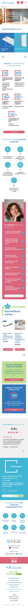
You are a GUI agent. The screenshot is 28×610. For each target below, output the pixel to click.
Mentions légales (6, 604)
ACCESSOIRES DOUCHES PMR (14, 589)
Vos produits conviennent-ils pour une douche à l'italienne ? (12, 288)
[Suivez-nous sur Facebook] (12, 561)
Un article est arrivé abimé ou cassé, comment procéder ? (13, 280)
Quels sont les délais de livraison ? (12, 267)
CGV (24, 604)
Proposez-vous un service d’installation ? (12, 256)
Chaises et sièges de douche (14, 582)
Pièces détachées (14, 591)
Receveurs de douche (14, 578)
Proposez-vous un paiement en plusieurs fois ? (13, 249)
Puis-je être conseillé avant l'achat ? (11, 261)
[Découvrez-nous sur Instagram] (15, 561)
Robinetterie (14, 587)
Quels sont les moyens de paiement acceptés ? (12, 273)
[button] (3, 57)
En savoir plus (14, 132)
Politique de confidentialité (16, 604)
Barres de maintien (14, 584)
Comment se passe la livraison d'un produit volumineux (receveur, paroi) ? (12, 241)
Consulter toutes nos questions (14, 295)
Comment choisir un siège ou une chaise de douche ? (13, 233)
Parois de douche (14, 580)
